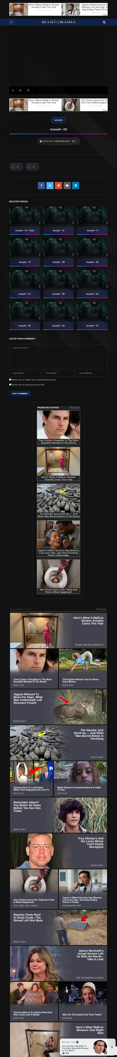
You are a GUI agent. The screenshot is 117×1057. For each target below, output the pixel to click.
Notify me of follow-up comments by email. (34, 379)
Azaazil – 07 (25, 294)
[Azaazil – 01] (92, 310)
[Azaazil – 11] (92, 215)
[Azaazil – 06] (58, 279)
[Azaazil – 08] (92, 247)
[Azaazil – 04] (92, 279)
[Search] (104, 22)
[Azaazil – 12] (58, 215)
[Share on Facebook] (41, 185)
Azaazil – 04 (92, 294)
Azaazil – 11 (92, 230)
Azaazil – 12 (58, 230)
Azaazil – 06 (58, 294)
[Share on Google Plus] (58, 185)
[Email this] (67, 185)
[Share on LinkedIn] (75, 185)
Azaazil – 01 (92, 325)
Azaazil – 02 (58, 325)
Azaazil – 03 (25, 325)
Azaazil (58, 120)
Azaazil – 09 (58, 262)
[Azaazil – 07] (24, 279)
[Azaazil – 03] (24, 310)
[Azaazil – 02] (58, 310)
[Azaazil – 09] (58, 247)
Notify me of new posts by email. (28, 384)
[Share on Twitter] (50, 185)
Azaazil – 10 (25, 262)
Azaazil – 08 (92, 262)
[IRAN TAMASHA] (59, 22)
